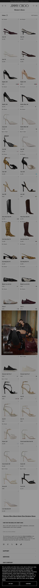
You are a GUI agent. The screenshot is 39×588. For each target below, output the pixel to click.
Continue (28, 583)
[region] (19, 576)
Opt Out (11, 583)
